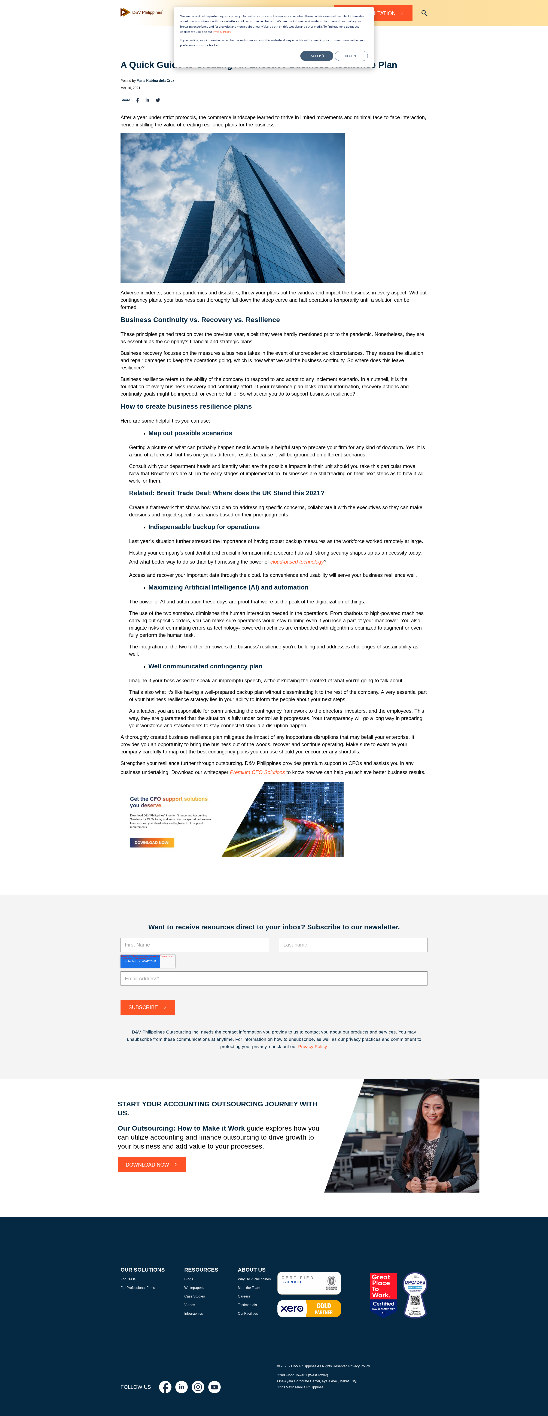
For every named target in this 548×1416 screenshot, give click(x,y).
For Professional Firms (138, 1288)
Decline (351, 56)
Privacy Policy (222, 31)
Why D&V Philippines (254, 1279)
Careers (244, 1296)
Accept (317, 56)
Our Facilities (248, 1313)
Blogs (188, 1279)
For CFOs (128, 1279)
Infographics (193, 1313)
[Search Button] (424, 13)
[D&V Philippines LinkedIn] (181, 1387)
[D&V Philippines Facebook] (165, 1387)
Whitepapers (194, 1288)
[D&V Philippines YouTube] (214, 1387)
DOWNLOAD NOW (147, 1164)
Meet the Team (249, 1288)
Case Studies (194, 1296)
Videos (189, 1305)
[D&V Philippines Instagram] (198, 1387)
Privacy (306, 1046)
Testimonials (247, 1305)
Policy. (321, 1046)
